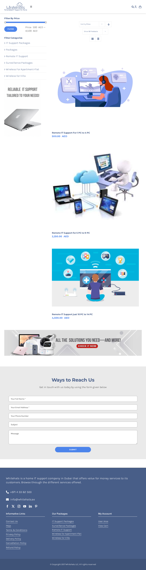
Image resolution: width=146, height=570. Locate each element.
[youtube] (24, 506)
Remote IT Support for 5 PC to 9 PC (71, 233)
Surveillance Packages (19, 62)
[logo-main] (15, 3)
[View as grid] (92, 39)
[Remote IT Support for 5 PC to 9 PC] (95, 186)
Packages (11, 49)
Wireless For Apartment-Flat (22, 69)
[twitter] (13, 506)
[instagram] (19, 506)
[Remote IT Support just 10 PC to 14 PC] (95, 278)
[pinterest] (36, 506)
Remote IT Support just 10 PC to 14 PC (72, 314)
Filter (11, 29)
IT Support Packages (18, 43)
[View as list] (98, 39)
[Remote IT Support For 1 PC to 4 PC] (95, 86)
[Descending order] (108, 24)
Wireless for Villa (16, 75)
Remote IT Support (17, 56)
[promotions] (73, 331)
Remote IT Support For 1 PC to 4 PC (71, 132)
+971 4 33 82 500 (21, 492)
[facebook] (7, 506)
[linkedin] (30, 506)
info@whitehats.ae (22, 499)
